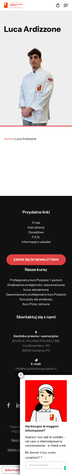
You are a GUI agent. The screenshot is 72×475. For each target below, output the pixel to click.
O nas (36, 222)
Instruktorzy (36, 227)
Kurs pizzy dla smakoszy (36, 299)
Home (8, 139)
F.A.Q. (36, 237)
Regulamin (18, 440)
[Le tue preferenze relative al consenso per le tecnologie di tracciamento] (65, 468)
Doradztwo (36, 232)
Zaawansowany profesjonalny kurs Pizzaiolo (36, 294)
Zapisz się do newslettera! (36, 260)
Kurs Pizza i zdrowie (36, 304)
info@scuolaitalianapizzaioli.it (36, 369)
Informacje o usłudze (36, 242)
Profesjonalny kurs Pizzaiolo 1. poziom (36, 280)
